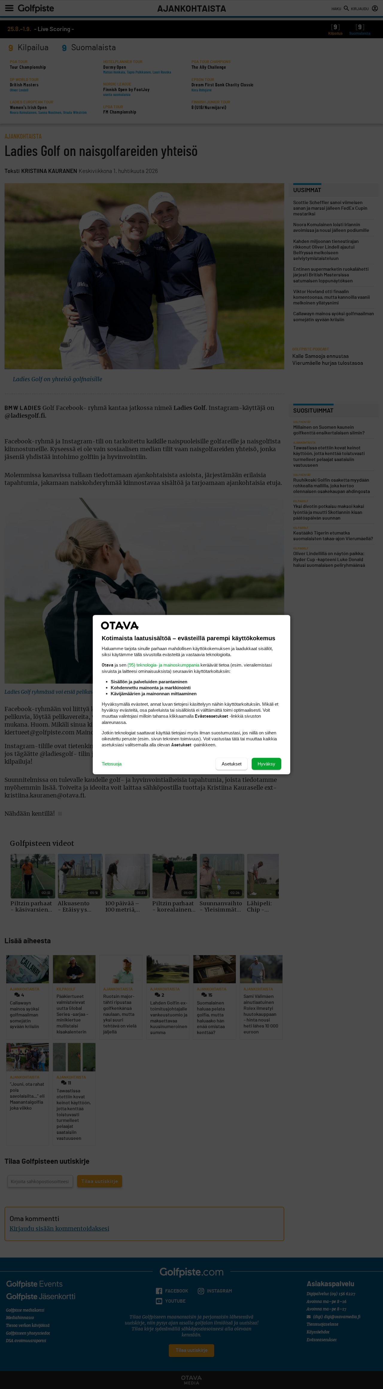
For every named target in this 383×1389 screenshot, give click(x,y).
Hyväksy (266, 763)
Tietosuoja (111, 763)
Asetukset (231, 763)
